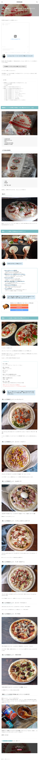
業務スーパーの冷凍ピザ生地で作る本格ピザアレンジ (13, 88)
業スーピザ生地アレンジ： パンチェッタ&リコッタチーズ (15, 93)
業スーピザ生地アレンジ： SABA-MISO (12, 98)
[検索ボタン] (37, 2)
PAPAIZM (19, 2)
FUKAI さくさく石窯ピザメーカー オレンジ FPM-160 (21, 303)
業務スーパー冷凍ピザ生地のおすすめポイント (12, 86)
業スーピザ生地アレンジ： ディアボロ (12, 97)
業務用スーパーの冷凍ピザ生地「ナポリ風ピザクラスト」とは (15, 82)
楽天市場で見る (19, 307)
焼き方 (7, 85)
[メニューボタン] (2, 2)
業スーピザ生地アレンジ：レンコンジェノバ (13, 89)
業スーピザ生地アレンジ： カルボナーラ (13, 92)
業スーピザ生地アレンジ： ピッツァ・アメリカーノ (14, 96)
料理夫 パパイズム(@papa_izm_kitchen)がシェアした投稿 (15, 52)
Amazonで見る (19, 305)
